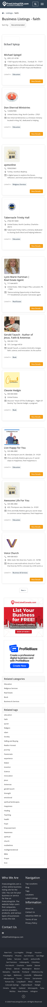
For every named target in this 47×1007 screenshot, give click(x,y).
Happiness (8, 806)
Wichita (12, 991)
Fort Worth (9, 965)
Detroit (17, 968)
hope (6, 824)
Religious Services (19, 184)
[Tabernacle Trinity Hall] (12, 207)
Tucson (19, 978)
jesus (6, 780)
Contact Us (30, 912)
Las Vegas (7, 975)
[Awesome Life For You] (12, 490)
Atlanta (38, 981)
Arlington (34, 991)
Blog (27, 887)
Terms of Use (31, 919)
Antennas (7, 784)
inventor (7, 767)
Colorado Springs (12, 985)
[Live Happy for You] (12, 437)
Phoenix (18, 956)
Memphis (6, 972)
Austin (25, 959)
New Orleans (23, 991)
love (5, 863)
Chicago (29, 952)
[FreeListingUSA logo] (15, 4)
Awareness (8, 832)
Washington (27, 968)
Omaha (6, 988)
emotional (8, 797)
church (6, 841)
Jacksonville (35, 959)
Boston (37, 968)
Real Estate (17, 301)
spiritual (7, 836)
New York (8, 952)
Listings (9, 13)
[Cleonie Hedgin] (12, 379)
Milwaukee (38, 975)
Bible (6, 854)
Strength (7, 793)
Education (16, 74)
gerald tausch (9, 789)
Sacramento (37, 978)
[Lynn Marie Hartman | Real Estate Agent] (12, 266)
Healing (7, 810)
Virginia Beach (26, 985)
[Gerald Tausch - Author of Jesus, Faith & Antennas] (12, 324)
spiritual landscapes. (12, 802)
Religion (7, 728)
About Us (29, 908)
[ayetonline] (12, 154)
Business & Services (20, 573)
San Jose (17, 959)
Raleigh (37, 985)
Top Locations (31, 884)
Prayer (6, 858)
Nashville (16, 972)
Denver (37, 965)
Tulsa (42, 988)
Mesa (30, 981)
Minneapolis (32, 988)
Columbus (36, 962)
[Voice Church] (12, 542)
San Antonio (29, 956)
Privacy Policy (31, 923)
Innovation (8, 776)
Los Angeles (18, 952)
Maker (6, 763)
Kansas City (9, 981)
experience (8, 758)
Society (7, 736)
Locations (29, 894)
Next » (23, 590)
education (8, 715)
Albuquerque (9, 978)
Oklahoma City (37, 972)
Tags (27, 891)
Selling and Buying (11, 741)
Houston (38, 952)
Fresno (27, 978)
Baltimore (17, 975)
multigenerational (11, 850)
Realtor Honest (10, 745)
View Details (36, 81)
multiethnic (8, 845)
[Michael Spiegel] (12, 44)
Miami (13, 988)
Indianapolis (24, 962)
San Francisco (11, 962)
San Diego (40, 956)
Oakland (22, 988)
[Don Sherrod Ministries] (12, 97)
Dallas (9, 959)
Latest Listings (31, 898)
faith (6, 719)
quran (6, 724)
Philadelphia (8, 956)
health (6, 819)
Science (7, 771)
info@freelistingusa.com (12, 937)
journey (7, 750)
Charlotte (20, 965)
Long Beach (21, 981)
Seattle (29, 965)
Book (14, 357)
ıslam (6, 732)
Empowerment (10, 828)
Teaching (7, 815)
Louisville (27, 975)
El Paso (8, 968)
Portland (25, 972)
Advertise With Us (33, 916)
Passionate (8, 754)
